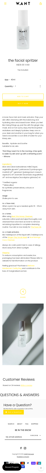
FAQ (26, 424)
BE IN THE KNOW (23, 430)
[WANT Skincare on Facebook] (21, 448)
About (19, 424)
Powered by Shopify (23, 457)
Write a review (26, 385)
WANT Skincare (29, 454)
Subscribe (34, 435)
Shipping (5, 252)
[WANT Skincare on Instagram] (25, 448)
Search (11, 424)
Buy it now (23, 103)
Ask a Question (14, 412)
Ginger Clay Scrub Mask (17, 237)
